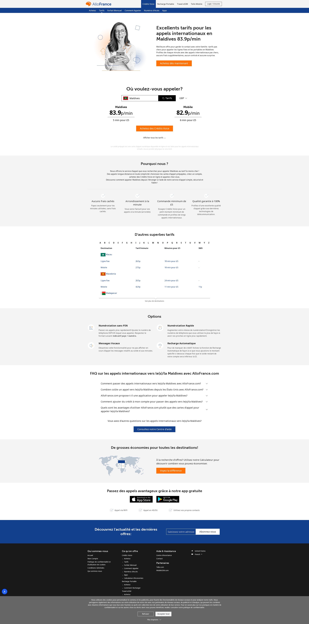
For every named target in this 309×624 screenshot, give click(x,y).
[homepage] (99, 4)
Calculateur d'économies (133, 578)
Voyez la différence (171, 470)
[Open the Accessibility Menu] (4, 591)
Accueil (90, 555)
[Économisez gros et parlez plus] (121, 465)
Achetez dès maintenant (174, 63)
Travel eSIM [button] (182, 4)
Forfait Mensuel (114, 10)
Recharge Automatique (181, 343)
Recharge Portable (129, 581)
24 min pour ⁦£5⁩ (171, 280)
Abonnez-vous (207, 531)
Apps (164, 10)
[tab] (100, 242)
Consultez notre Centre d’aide (154, 429)
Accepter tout (163, 614)
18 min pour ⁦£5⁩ (171, 261)
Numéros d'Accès (151, 10)
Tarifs (126, 562)
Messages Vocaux (109, 343)
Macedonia (111, 273)
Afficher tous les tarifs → (154, 137)
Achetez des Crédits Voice (154, 128)
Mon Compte (93, 558)
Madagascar (111, 293)
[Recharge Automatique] (160, 345)
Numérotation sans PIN (113, 325)
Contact (159, 558)
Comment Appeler (133, 10)
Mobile (104, 267)
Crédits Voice (127, 555)
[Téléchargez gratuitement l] (141, 499)
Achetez (92, 10)
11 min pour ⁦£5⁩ (171, 286)
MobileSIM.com (162, 570)
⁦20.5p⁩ (138, 280)
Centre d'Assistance (164, 555)
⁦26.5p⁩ (138, 261)
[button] (148, 4)
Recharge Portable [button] (165, 4)
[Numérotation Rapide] (160, 327)
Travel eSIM (126, 591)
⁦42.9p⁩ (138, 286)
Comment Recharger (132, 588)
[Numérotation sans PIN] (91, 327)
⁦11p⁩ (200, 286)
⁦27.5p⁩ (138, 267)
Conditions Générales (96, 568)
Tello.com (160, 567)
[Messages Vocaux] (91, 345)
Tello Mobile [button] (196, 4)
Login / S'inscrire (213, 4)
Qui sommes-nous (95, 571)
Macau (109, 254)
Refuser (145, 614)
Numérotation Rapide (180, 325)
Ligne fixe (105, 261)
